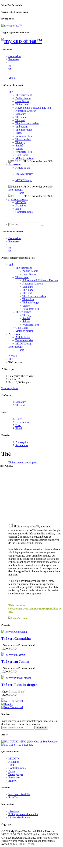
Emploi (12, 780)
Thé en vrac (22, 104)
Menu (11, 77)
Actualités (20, 205)
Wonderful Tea (23, 151)
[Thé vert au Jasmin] (13, 654)
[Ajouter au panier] (2, 652)
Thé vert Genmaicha (16, 638)
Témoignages (15, 774)
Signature (20, 113)
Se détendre (21, 445)
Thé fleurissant (23, 94)
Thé (10, 91)
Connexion (14, 56)
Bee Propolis (15, 189)
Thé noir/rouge (23, 129)
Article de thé (22, 167)
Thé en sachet (23, 139)
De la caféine (22, 422)
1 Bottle (19, 192)
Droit (18, 425)
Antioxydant (22, 442)
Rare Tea (13, 797)
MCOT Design (23, 180)
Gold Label (21, 154)
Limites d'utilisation (19, 817)
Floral (18, 428)
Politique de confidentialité (23, 814)
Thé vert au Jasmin (15, 661)
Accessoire (14, 164)
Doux (18, 418)
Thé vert (20, 120)
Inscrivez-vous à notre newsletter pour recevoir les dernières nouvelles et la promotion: (29, 722)
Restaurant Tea (23, 136)
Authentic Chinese (25, 110)
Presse (11, 771)
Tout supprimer (9, 388)
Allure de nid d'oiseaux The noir (33, 107)
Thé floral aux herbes (27, 123)
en (9, 65)
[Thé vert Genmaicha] (14, 631)
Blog (18, 208)
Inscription (41, 727)
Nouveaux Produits (19, 794)
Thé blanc (20, 117)
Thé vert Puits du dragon (19, 685)
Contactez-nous (24, 211)
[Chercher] (42, 225)
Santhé (19, 145)
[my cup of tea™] (11, 25)
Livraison (13, 811)
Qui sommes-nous (18, 199)
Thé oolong (21, 126)
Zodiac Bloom (23, 98)
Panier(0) (13, 59)
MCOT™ (20, 202)
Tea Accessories (24, 173)
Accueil (12, 355)
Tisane (19, 132)
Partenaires (14, 777)
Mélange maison (24, 158)
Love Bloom (22, 101)
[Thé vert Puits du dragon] (16, 677)
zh (9, 68)
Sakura (19, 148)
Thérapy (20, 142)
